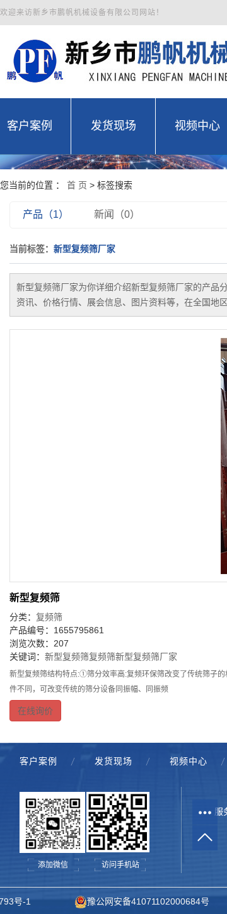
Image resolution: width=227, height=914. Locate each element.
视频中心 (188, 761)
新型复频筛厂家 (146, 657)
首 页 (77, 185)
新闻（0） (117, 214)
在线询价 (35, 711)
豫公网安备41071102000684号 (148, 901)
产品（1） (46, 214)
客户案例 (38, 761)
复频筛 (49, 617)
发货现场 (113, 761)
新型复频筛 (34, 597)
